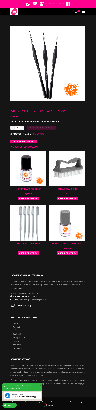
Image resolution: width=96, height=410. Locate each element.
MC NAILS (35, 134)
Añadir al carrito (28, 198)
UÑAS (42, 134)
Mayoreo (17, 344)
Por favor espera (40, 128)
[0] (75, 12)
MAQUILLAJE (19, 337)
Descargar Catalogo (25, 141)
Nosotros (17, 341)
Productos (17, 327)
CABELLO (17, 334)
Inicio (15, 323)
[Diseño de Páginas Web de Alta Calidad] (48, 406)
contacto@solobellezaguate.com (34, 299)
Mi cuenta (17, 348)
